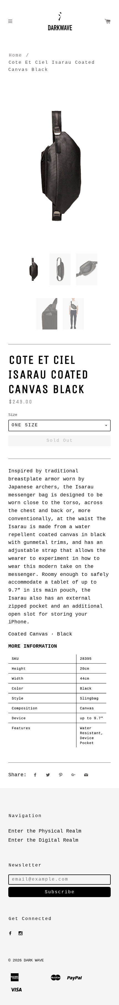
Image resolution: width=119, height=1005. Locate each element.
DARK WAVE (34, 960)
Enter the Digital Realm (43, 840)
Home (15, 55)
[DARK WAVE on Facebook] (10, 933)
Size (12, 415)
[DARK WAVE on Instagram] (20, 933)
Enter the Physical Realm (44, 831)
